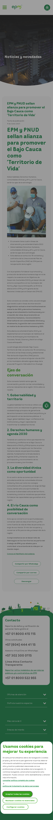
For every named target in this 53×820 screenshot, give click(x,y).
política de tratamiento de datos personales (21, 786)
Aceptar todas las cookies (17, 794)
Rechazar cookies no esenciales (20, 800)
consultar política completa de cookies (19, 780)
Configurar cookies (15, 807)
